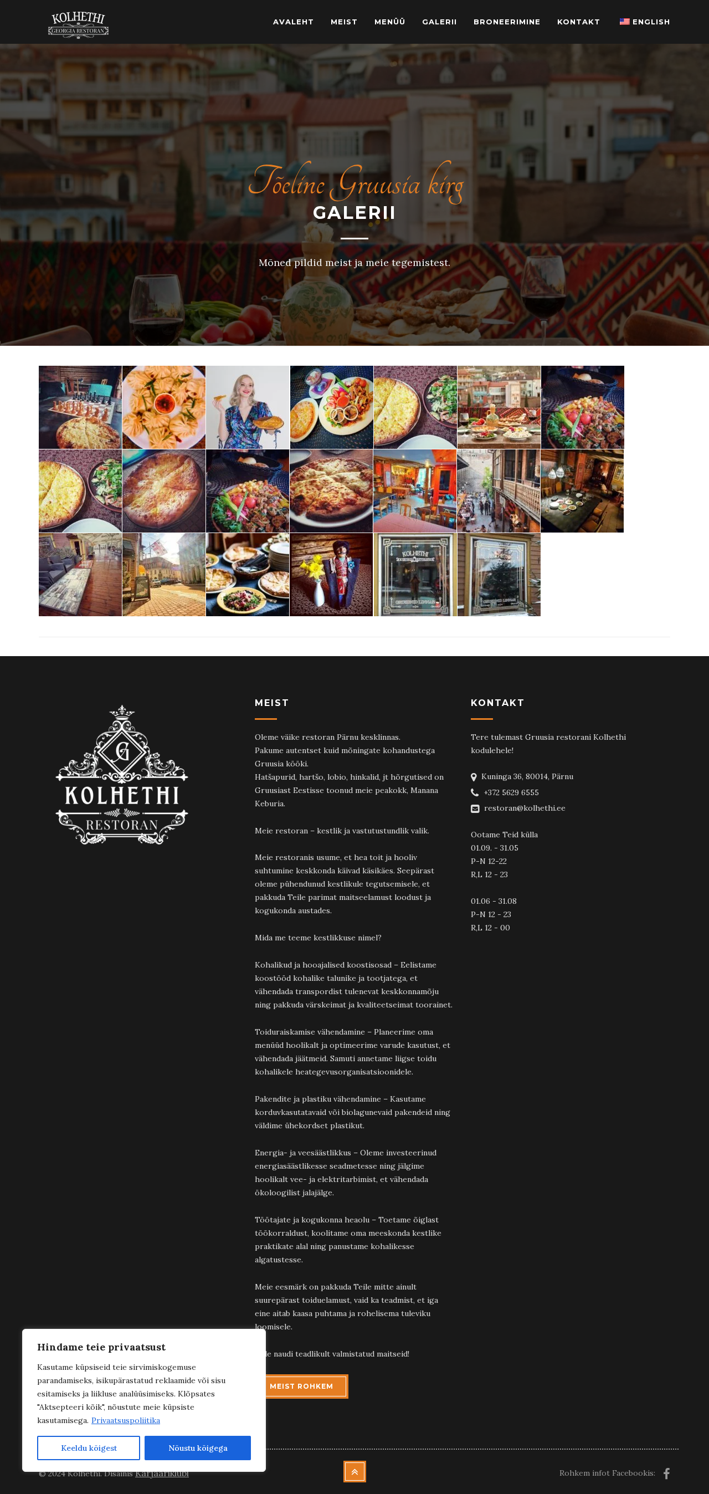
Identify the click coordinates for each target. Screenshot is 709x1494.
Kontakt (578, 21)
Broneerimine (507, 21)
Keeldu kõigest (89, 1448)
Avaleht (293, 21)
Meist (344, 21)
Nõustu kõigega (198, 1448)
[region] (144, 1400)
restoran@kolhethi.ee (525, 808)
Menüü (389, 21)
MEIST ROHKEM (301, 1386)
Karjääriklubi (162, 1472)
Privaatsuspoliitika (125, 1420)
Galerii (439, 21)
